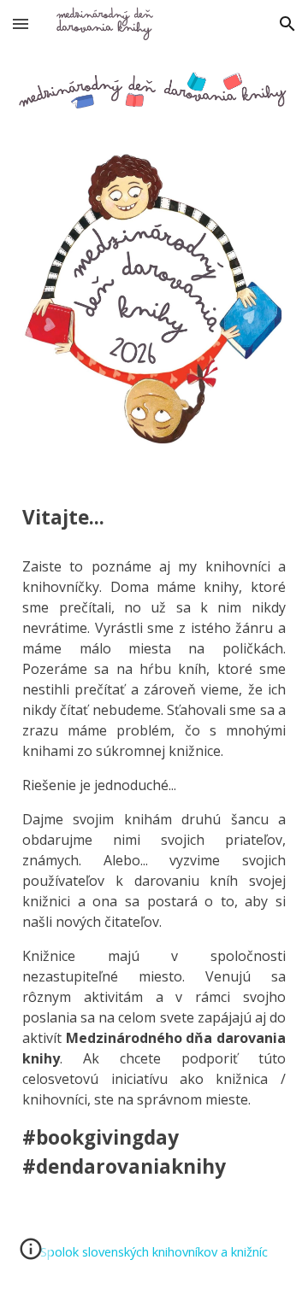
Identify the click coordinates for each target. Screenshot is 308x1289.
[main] (154, 517)
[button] (20, 23)
